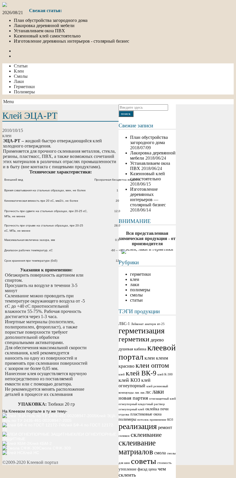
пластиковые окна (145, 414)
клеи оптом (152, 365)
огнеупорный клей (131, 409)
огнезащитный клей (162, 398)
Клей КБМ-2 (40, 443)
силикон (124, 435)
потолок (143, 419)
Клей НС (31, 452)
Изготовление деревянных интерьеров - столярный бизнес (71, 41)
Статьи (21, 65)
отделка (124, 414)
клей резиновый (157, 386)
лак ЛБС (145, 392)
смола (160, 452)
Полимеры (24, 91)
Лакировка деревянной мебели (44, 25)
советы (143, 461)
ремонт (165, 427)
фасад (142, 469)
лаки (158, 391)
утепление (127, 469)
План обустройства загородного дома (50, 20)
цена (153, 469)
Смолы (21, 76)
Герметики (24, 86)
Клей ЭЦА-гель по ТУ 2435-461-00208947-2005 (59, 418)
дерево (157, 339)
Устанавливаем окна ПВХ (39, 30)
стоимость (164, 462)
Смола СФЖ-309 (55, 448)
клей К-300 (165, 374)
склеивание (146, 434)
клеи (149, 358)
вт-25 (161, 324)
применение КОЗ (161, 419)
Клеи (19, 71)
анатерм (150, 324)
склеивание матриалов (137, 447)
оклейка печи (157, 409)
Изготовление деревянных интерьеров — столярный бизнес (148, 197)
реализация (138, 426)
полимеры (127, 419)
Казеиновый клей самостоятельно (47, 35)
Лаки (19, 81)
